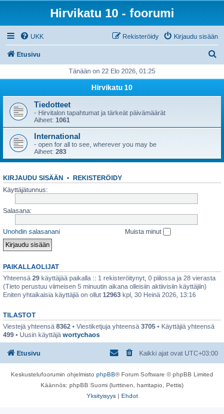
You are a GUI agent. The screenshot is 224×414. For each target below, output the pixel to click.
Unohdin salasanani (31, 231)
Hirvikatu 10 (112, 88)
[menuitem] (32, 36)
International (57, 136)
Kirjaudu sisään (33, 177)
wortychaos (81, 334)
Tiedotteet (52, 104)
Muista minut (144, 231)
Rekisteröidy (97, 177)
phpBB (105, 374)
